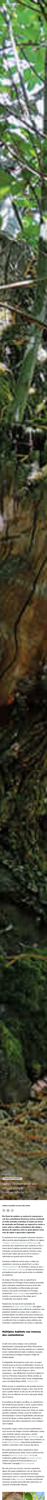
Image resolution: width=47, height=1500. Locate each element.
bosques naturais (18, 1293)
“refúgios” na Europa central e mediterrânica (20, 1243)
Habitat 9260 (33, 1381)
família (32, 1437)
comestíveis (20, 1479)
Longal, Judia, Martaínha (23, 1306)
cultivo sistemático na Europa (13, 1269)
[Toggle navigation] (43, 5)
